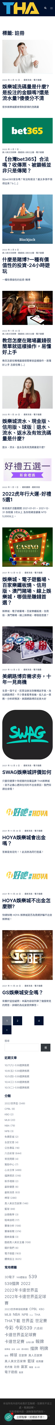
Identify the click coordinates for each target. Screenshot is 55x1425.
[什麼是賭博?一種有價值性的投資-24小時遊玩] (27, 219)
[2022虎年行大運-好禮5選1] (27, 469)
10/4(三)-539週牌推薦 (17, 1081)
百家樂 (23, 1355)
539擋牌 (12, 1283)
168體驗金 (21, 1277)
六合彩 (38, 1328)
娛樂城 (7, 1349)
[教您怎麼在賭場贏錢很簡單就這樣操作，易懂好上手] (27, 308)
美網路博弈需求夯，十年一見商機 (26, 679)
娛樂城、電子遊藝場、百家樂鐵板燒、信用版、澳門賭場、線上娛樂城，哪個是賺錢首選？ (26, 591)
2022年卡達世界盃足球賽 (25, 1299)
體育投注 (9, 1259)
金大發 (37, 1367)
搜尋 (7, 1040)
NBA (7, 1125)
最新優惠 (26, 487)
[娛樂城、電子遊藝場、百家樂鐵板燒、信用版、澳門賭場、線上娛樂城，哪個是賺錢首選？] (27, 547)
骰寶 (21, 1372)
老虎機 (8, 1366)
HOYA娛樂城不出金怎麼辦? (26, 903)
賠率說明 (9, 1220)
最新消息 (28, 80)
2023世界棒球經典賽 (16, 1309)
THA (37, 1314)
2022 (26, 1283)
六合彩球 (9, 1153)
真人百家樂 (35, 1355)
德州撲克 (25, 1349)
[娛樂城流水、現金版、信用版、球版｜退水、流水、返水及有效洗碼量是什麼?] (27, 392)
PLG (31, 1315)
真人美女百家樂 (9, 152)
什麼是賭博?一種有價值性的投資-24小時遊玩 (26, 265)
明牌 (44, 1348)
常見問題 (9, 1158)
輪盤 (31, 1367)
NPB (7, 1131)
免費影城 (9, 1136)
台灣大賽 (30, 1342)
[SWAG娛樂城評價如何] (27, 735)
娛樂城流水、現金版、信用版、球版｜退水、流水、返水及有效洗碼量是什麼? (26, 429)
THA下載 (12, 1320)
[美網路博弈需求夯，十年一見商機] (27, 645)
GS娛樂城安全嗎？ (22, 992)
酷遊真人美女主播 (26, 152)
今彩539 (23, 1327)
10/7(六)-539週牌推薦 (17, 1065)
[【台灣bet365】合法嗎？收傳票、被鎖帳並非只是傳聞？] (27, 130)
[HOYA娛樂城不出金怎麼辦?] (27, 875)
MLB (7, 1119)
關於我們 (9, 1247)
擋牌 (34, 1348)
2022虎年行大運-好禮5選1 (26, 497)
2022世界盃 (11, 1103)
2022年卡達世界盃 (21, 1290)
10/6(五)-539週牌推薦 (17, 1070)
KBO (7, 1114)
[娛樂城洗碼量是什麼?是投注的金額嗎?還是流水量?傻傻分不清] (27, 57)
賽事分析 (9, 1225)
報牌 (39, 1341)
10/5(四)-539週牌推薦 (17, 1076)
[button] (45, 8)
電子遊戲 (38, 80)
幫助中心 (9, 1164)
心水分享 (9, 1170)
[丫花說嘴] (20, 7)
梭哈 (6, 1356)
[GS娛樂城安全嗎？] (27, 955)
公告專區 (9, 1147)
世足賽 (41, 1320)
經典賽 (39, 1361)
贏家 (24, 1367)
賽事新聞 (9, 1231)
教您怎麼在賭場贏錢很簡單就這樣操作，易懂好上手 (26, 346)
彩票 (18, 1349)
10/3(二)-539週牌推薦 (17, 1087)
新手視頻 (9, 1181)
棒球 (7, 1197)
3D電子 (10, 1277)
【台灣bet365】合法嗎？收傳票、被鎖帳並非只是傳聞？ (26, 165)
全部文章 (9, 1142)
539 (33, 1276)
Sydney (27, 1419)
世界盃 (28, 1320)
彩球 (13, 1349)
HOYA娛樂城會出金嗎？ (24, 840)
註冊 (16, 1366)
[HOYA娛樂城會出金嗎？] (27, 812)
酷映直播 (9, 1236)
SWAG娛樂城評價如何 (26, 772)
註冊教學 (9, 1214)
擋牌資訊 (9, 1175)
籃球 (7, 1208)
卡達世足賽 (14, 1341)
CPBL (8, 1108)
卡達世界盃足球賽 (20, 1334)
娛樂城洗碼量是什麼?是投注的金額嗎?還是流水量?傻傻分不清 (25, 92)
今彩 (9, 1327)
